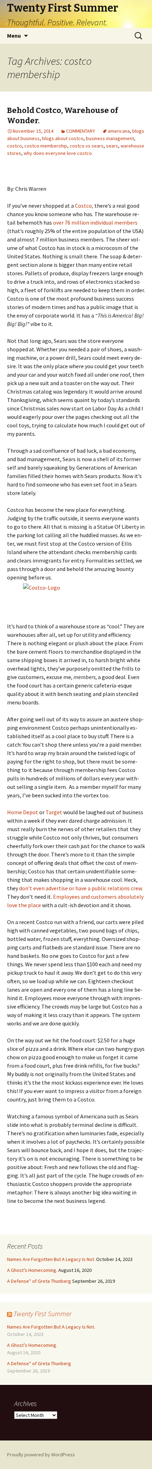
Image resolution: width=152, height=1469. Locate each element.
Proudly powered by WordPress (41, 1454)
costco (14, 146)
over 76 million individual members (95, 222)
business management (110, 138)
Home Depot (22, 812)
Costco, (84, 205)
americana (119, 131)
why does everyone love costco (58, 153)
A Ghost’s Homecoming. (32, 1270)
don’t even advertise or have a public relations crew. (81, 888)
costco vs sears (87, 146)
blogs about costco (62, 138)
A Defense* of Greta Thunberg (39, 1281)
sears (112, 146)
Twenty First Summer (42, 1313)
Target (54, 812)
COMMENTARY (80, 131)
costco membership (45, 146)
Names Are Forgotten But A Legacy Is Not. (51, 1259)
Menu (14, 35)
